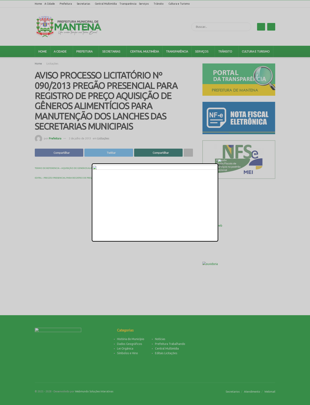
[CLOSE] (220, 163)
